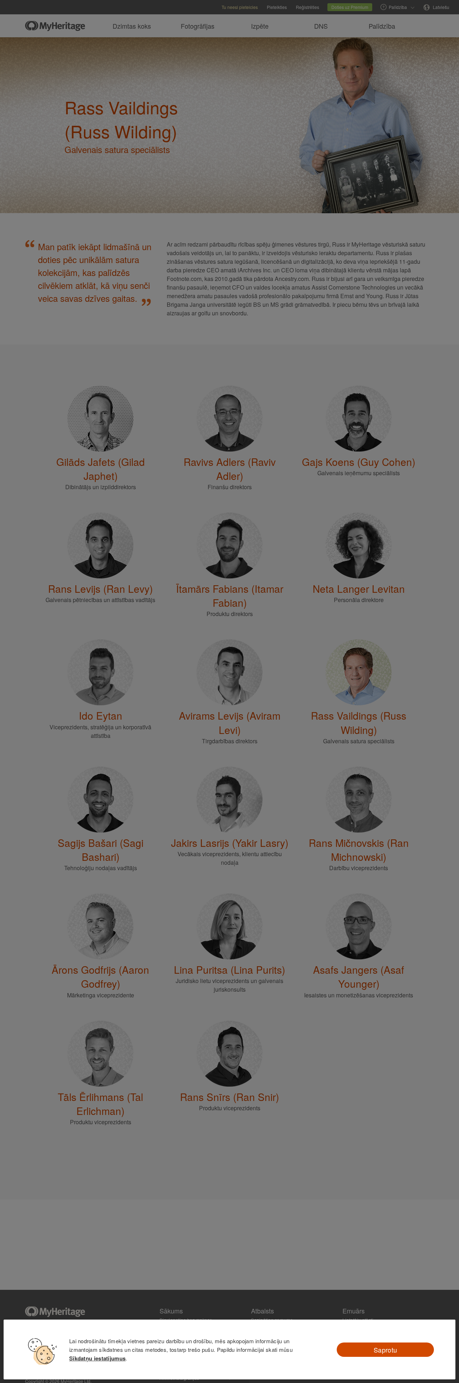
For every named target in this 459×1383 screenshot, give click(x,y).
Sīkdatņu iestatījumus (97, 1358)
